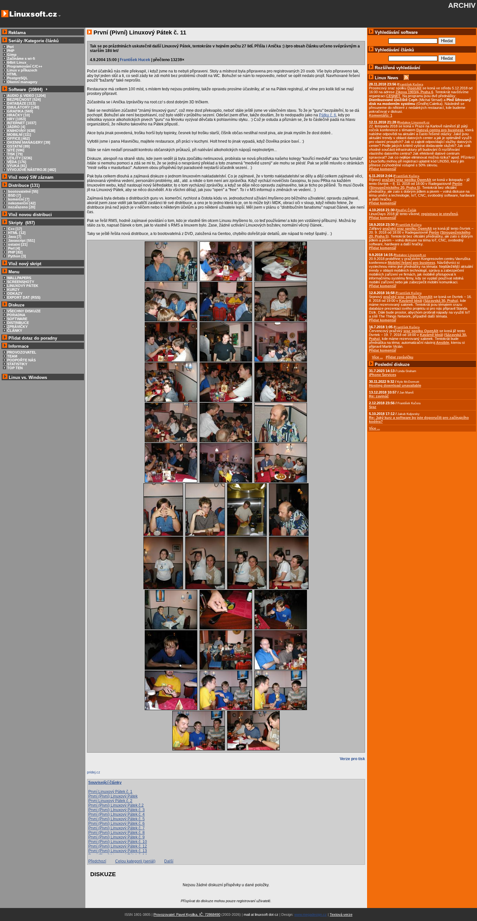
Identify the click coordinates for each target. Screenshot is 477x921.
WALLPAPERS (19, 278)
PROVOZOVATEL (21, 352)
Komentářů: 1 (380, 115)
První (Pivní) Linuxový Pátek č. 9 (116, 837)
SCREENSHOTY (20, 282)
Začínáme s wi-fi (21, 58)
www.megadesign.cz (310, 914)
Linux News (386, 77)
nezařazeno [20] (21, 207)
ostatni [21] (17, 244)
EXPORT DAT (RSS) (24, 297)
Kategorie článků (42, 40)
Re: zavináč (379, 396)
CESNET (393, 96)
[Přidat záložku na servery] (100, 774)
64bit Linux (16, 62)
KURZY (13, 290)
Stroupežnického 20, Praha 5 (394, 187)
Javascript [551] (21, 240)
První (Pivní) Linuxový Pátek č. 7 (116, 828)
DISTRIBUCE (18, 323)
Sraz (372, 407)
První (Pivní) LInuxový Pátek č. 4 (116, 814)
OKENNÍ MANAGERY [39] (28, 142)
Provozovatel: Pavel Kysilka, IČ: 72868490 (186, 914)
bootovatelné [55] (22, 191)
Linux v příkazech (22, 70)
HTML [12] (16, 233)
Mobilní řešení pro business (411, 263)
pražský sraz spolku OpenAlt (406, 180)
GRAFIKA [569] (20, 111)
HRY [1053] (16, 119)
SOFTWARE (17, 319)
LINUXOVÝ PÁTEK (22, 286)
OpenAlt (414, 88)
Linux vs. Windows (28, 377)
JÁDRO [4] (16, 127)
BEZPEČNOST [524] (24, 99)
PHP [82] (15, 252)
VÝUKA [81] (17, 166)
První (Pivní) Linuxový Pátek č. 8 (116, 832)
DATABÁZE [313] (21, 103)
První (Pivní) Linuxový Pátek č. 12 (117, 846)
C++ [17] (14, 229)
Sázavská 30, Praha (440, 301)
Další (168, 861)
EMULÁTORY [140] (23, 107)
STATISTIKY (17, 364)
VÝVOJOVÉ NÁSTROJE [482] (31, 170)
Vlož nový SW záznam (31, 177)
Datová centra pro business (439, 130)
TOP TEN (15, 368)
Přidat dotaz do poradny (32, 338)
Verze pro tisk (352, 759)
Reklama (17, 32)
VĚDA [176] (16, 162)
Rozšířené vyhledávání (397, 67)
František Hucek (135, 60)
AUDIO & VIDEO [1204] (26, 95)
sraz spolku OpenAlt (420, 331)
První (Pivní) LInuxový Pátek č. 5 (116, 819)
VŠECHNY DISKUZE (24, 311)
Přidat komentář (382, 169)
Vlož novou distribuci (30, 214)
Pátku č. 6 (327, 115)
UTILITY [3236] (19, 158)
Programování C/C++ (24, 66)
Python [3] (16, 256)
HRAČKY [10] (18, 115)
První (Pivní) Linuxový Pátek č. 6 (116, 823)
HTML (12, 74)
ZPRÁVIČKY (17, 327)
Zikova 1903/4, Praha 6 (414, 92)
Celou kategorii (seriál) (135, 861)
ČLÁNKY (14, 330)
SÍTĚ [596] (15, 150)
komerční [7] (18, 199)
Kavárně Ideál (410, 301)
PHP (10, 51)
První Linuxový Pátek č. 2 (110, 800)
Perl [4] (13, 248)
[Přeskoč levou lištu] (59, 16)
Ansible (442, 342)
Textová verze (341, 914)
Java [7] (14, 237)
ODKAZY (14, 293)
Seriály (15, 40)
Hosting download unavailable (395, 385)
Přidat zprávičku (399, 357)
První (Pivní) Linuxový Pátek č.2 (116, 805)
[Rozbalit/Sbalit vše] (46, 89)
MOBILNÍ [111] (19, 134)
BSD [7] (14, 195)
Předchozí (97, 861)
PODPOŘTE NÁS (21, 360)
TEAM (12, 356)
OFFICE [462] (18, 138)
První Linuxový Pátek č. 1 (110, 791)
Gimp (12, 55)
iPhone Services (382, 375)
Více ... (374, 428)
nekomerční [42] (21, 203)
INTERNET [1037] (21, 123)
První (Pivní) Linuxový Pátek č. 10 (117, 841)
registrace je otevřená (439, 214)
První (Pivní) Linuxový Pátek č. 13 (117, 851)
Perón (457, 184)
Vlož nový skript (24, 263)
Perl (10, 47)
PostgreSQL (17, 78)
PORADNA (16, 315)
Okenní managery (22, 82)
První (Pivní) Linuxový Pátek (113, 796)
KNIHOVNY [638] (21, 131)
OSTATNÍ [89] (18, 146)
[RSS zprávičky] (406, 77)
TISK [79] (15, 154)
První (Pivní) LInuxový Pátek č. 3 (116, 810)
